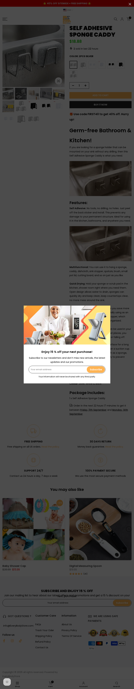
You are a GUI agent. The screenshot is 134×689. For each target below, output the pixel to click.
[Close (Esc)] (130, 4)
